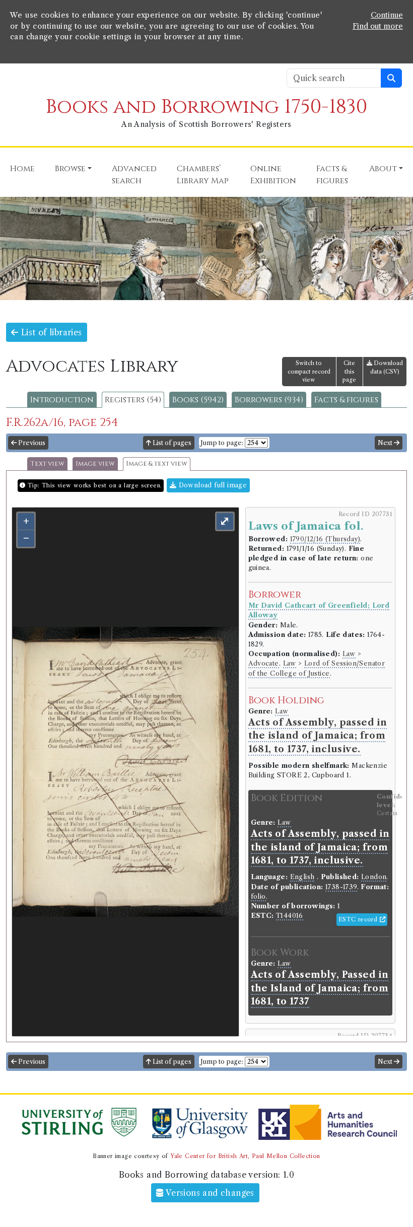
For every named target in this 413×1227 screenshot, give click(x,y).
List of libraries (50, 332)
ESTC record (359, 919)
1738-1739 (341, 887)
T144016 (289, 915)
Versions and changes (209, 1193)
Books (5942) (198, 399)
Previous (31, 443)
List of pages (171, 443)
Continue (387, 15)
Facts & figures (346, 399)
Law (349, 654)
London (373, 877)
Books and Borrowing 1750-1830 (206, 107)
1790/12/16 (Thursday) (325, 539)
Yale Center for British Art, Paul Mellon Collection (245, 1156)
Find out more (378, 26)
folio (258, 896)
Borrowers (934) (269, 399)
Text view (47, 464)
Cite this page (349, 371)
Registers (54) (133, 399)
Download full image (211, 485)
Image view (95, 464)
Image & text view (156, 464)
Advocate (263, 663)
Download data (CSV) (386, 367)
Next (386, 443)
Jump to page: (221, 443)
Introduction (62, 399)
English (302, 877)
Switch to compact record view (309, 371)
